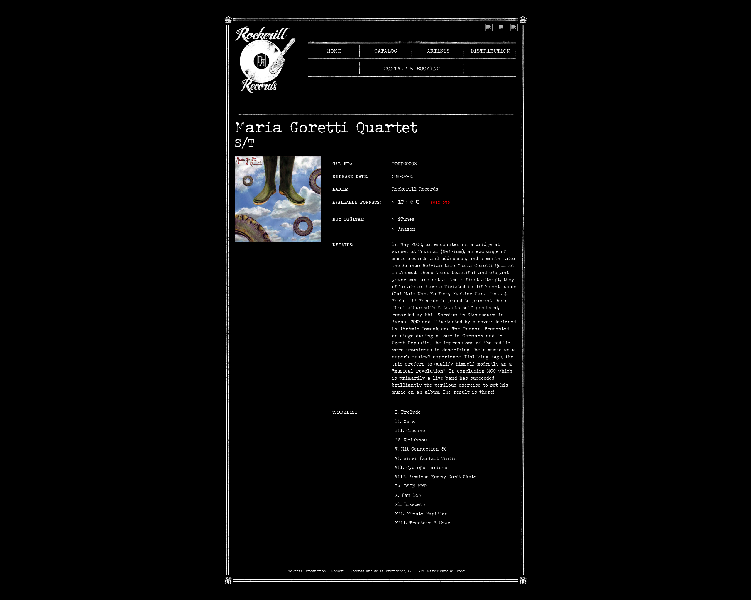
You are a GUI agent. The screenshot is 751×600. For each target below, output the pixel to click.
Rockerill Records (415, 189)
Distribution (490, 50)
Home (334, 50)
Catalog (386, 50)
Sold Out (440, 202)
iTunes (406, 219)
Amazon (406, 229)
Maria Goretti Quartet (326, 127)
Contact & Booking (412, 68)
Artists (438, 50)
